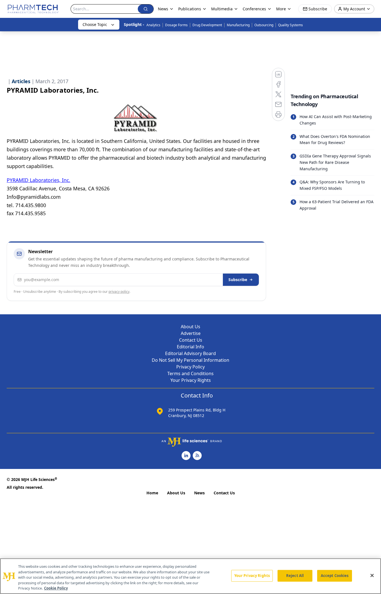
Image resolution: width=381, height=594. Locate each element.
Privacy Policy (190, 367)
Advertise (191, 333)
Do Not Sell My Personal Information (190, 360)
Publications (189, 8)
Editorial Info (190, 347)
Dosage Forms (176, 25)
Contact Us (190, 340)
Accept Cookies (335, 575)
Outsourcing (263, 25)
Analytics (153, 25)
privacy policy (118, 291)
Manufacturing (238, 25)
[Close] (372, 575)
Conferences (254, 8)
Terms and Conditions (190, 373)
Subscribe (237, 279)
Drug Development (207, 25)
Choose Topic (95, 24)
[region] (190, 576)
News (199, 492)
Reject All (295, 575)
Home (152, 492)
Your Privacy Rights (190, 380)
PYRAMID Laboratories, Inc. (38, 180)
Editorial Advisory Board (190, 353)
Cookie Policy (56, 588)
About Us (190, 327)
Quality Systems (290, 25)
